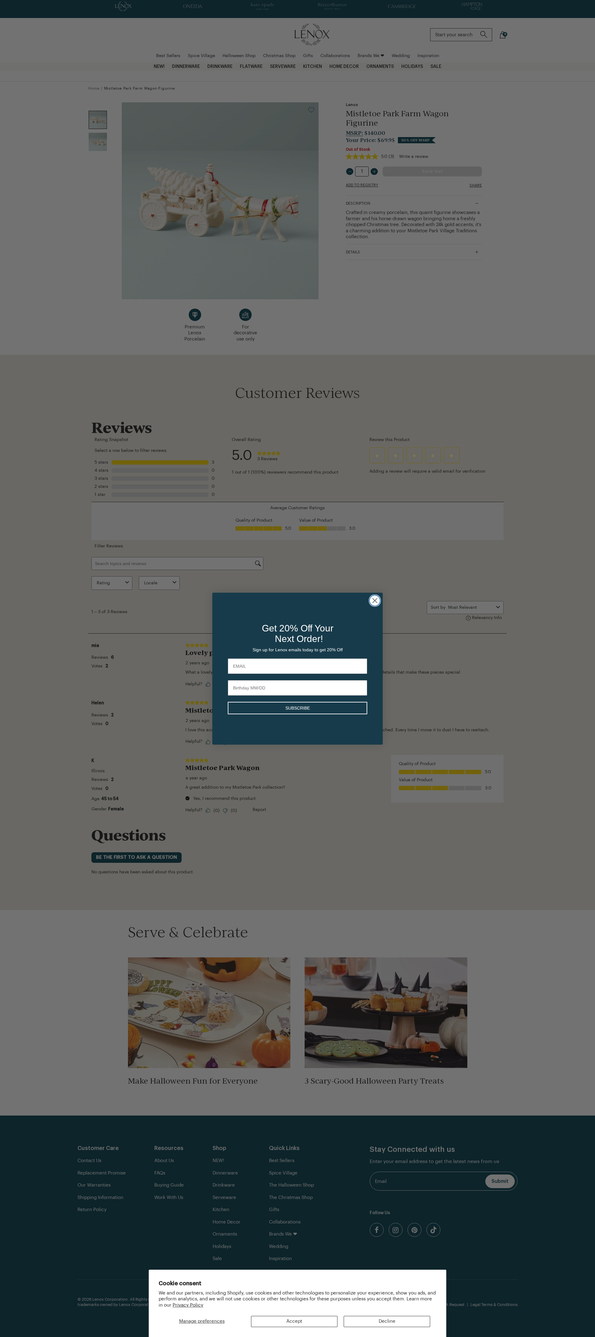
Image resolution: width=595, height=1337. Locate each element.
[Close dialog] (374, 600)
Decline (387, 1321)
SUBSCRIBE (297, 708)
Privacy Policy (188, 1305)
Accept (294, 1321)
